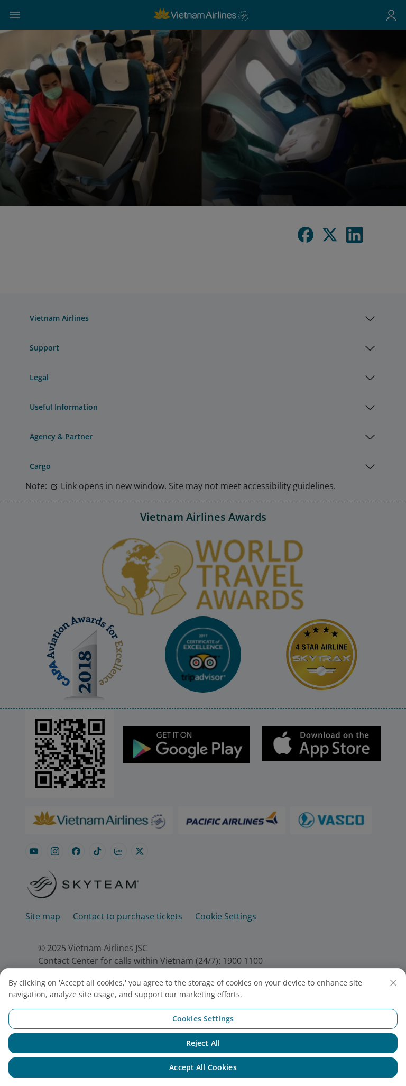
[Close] (393, 983)
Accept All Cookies (203, 1067)
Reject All (203, 1043)
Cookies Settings (203, 1019)
